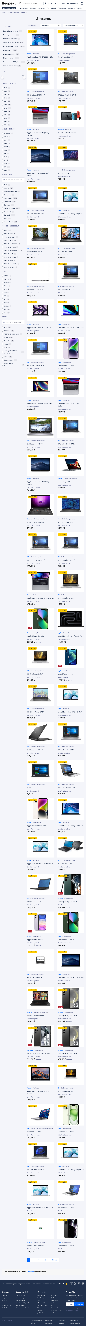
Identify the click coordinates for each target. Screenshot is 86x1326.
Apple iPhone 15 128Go (66, 1132)
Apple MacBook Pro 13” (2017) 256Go (38, 1092)
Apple (29, 54)
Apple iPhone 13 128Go (35, 636)
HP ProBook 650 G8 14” (66, 1208)
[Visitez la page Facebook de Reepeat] (72, 1284)
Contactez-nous (7, 1308)
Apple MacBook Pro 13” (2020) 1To (39, 403)
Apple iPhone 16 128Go (66, 1246)
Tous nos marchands (22, 1308)
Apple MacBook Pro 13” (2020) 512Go (38, 134)
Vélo (38, 1308)
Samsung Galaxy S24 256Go (67, 1053)
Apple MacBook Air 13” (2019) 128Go (40, 1208)
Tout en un (36, 129)
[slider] (2, 77)
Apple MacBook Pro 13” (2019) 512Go (71, 978)
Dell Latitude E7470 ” (34, 902)
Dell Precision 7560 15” (35, 252)
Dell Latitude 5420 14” (65, 57)
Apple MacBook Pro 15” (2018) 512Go (38, 174)
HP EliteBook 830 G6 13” (66, 788)
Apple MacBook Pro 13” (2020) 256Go (68, 404)
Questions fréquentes (23, 1303)
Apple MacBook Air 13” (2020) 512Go (40, 57)
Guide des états (21, 1295)
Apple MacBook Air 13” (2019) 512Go (70, 712)
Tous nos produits (9, 8)
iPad (48, 8)
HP (28, 91)
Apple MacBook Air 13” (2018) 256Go (71, 826)
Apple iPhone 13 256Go (66, 940)
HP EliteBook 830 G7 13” (66, 560)
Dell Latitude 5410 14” (34, 444)
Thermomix (62, 8)
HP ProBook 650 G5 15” (66, 750)
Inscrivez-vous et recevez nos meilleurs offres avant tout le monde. (74, 1297)
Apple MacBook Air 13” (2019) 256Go (40, 864)
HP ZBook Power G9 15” (35, 712)
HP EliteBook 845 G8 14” (36, 365)
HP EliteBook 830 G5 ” (35, 674)
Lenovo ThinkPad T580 (35, 522)
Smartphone (67, 362)
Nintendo (61, 129)
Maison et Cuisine (43, 1303)
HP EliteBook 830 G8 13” (35, 214)
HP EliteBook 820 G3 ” (35, 978)
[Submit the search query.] (4, 180)
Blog (3, 1298)
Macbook (33, 8)
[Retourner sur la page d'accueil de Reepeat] (9, 3)
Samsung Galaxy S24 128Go (67, 1015)
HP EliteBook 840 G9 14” (36, 1170)
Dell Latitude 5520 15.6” (35, 290)
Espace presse (6, 1305)
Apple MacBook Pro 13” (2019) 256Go (40, 598)
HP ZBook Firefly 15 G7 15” (67, 95)
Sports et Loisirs (42, 1305)
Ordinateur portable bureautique (42, 1128)
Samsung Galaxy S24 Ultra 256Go (39, 1053)
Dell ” (29, 788)
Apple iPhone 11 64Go (35, 940)
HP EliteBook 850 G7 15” (36, 560)
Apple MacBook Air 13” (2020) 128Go (71, 1170)
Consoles (41, 8)
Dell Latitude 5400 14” (65, 252)
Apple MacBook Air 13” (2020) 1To (70, 214)
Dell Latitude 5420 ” (34, 1132)
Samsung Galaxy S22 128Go (67, 902)
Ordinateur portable (68, 54)
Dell (59, 54)
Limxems (30, 1272)
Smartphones (24, 8)
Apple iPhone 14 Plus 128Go (37, 826)
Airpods (53, 8)
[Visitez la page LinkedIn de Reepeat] (83, 1284)
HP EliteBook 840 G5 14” (66, 598)
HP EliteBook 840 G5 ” (65, 1091)
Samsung (61, 898)
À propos (48, 3)
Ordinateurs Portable (75, 8)
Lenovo (60, 478)
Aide (56, 3)
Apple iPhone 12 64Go (66, 674)
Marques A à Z (20, 1305)
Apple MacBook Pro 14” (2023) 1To (70, 636)
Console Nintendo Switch (67, 133)
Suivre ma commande (70, 3)
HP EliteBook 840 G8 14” (36, 95)
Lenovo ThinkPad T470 (35, 1246)
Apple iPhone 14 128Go (66, 365)
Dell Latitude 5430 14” (65, 173)
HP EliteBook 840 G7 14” (66, 444)
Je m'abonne (79, 1304)
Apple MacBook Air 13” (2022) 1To (39, 328)
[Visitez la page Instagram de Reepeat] (79, 1284)
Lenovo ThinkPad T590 (35, 1015)
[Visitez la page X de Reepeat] (76, 1284)
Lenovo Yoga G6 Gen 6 (65, 482)
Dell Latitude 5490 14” (35, 750)
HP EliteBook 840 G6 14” (66, 290)
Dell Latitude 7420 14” (65, 522)
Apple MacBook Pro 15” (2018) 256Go (38, 483)
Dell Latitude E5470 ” (65, 864)
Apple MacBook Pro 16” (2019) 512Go (71, 328)
